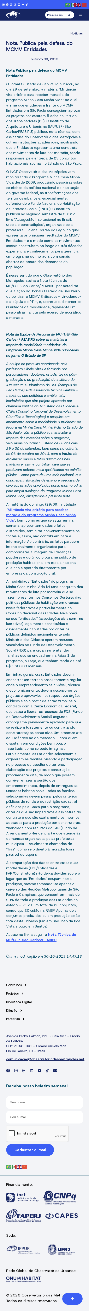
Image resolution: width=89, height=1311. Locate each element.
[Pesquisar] (71, 14)
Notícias (77, 33)
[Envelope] (3, 4)
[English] (79, 4)
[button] (80, 14)
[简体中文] (84, 4)
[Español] (73, 4)
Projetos (12, 993)
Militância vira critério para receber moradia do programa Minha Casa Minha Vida (41, 515)
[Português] (68, 4)
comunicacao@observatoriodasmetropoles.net (45, 1059)
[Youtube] (23, 4)
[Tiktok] (27, 4)
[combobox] (56, 14)
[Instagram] (11, 4)
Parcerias (13, 1019)
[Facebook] (7, 4)
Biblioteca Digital (19, 1002)
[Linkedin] (19, 4)
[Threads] (15, 4)
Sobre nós (14, 985)
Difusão (11, 1010)
